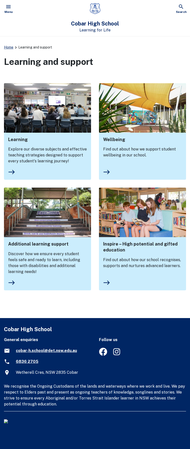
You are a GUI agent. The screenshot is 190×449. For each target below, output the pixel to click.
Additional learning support (38, 244)
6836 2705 (27, 361)
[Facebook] (103, 354)
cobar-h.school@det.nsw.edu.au (46, 350)
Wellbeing (114, 139)
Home (8, 47)
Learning (18, 139)
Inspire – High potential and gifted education (140, 246)
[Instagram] (117, 354)
